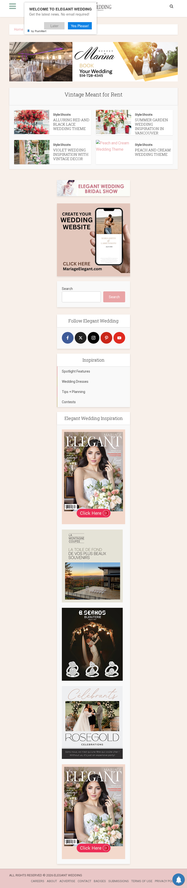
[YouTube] (119, 338)
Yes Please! (80, 25)
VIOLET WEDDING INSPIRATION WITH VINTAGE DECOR (70, 154)
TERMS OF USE (141, 881)
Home (18, 29)
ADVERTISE (67, 881)
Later (54, 25)
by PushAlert (38, 31)
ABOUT (52, 881)
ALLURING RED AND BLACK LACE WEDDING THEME (71, 124)
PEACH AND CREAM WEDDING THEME (153, 152)
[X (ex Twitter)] (80, 338)
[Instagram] (93, 338)
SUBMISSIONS (118, 881)
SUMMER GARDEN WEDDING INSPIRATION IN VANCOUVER (151, 126)
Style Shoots (62, 114)
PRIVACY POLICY (166, 881)
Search (67, 289)
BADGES (100, 881)
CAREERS (37, 881)
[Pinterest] (106, 338)
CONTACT (84, 881)
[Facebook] (68, 338)
